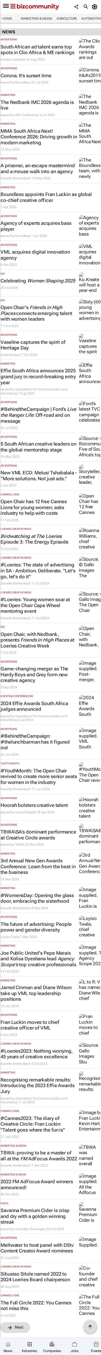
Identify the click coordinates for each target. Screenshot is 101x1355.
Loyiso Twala (10, 937)
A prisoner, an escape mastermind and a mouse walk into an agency (38, 168)
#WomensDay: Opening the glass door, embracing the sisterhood (37, 898)
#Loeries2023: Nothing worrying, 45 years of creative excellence (37, 1054)
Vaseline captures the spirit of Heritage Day (33, 345)
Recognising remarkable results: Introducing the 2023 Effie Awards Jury (38, 1085)
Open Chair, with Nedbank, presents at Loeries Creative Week (37, 640)
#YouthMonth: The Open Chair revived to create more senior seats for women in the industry (39, 776)
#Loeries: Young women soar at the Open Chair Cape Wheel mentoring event (35, 605)
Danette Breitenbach (16, 178)
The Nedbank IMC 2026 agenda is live (37, 105)
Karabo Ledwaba (13, 59)
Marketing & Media (36, 18)
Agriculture (67, 18)
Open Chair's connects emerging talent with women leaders (36, 313)
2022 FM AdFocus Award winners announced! (37, 1184)
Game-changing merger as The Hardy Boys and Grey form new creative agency (34, 674)
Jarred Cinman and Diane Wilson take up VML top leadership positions (36, 993)
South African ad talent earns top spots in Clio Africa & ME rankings (37, 49)
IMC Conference (27, 115)
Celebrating (38, 280)
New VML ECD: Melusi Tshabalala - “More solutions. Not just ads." (39, 475)
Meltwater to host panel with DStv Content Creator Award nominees (37, 1248)
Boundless (22, 82)
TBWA (19, 844)
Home (7, 18)
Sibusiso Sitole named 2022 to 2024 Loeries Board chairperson (35, 1277)
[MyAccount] (95, 7)
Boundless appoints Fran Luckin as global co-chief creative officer (46, 197)
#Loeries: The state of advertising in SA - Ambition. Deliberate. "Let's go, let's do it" (38, 570)
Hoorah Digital (25, 812)
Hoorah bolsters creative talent (34, 805)
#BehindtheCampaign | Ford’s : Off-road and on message (38, 414)
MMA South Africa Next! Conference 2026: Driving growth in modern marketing (39, 136)
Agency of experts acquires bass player (36, 226)
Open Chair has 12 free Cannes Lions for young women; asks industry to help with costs (34, 507)
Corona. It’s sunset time (26, 75)
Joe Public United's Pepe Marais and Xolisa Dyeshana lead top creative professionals (38, 958)
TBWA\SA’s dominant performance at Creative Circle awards (38, 835)
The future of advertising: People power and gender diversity (36, 927)
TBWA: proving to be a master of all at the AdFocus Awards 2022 (39, 1155)
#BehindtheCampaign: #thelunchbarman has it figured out (35, 741)
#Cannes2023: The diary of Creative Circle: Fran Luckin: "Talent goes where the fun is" (33, 1124)
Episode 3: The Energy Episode (34, 539)
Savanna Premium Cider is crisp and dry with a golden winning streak (35, 1216)
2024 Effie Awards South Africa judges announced (34, 706)
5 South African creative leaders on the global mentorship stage (38, 447)
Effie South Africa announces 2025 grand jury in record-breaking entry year (38, 376)
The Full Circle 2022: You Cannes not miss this (36, 1305)
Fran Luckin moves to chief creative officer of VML (30, 1025)
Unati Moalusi (11, 355)
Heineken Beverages (30, 1229)
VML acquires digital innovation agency (35, 255)
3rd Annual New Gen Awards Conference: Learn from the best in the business (38, 866)
